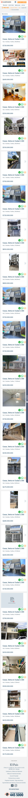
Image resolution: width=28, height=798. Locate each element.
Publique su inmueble (21, 2)
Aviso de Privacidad (14, 776)
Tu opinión (27, 398)
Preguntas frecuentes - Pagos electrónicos (14, 780)
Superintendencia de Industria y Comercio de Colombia (14, 782)
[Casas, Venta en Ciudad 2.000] (14, 24)
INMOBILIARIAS (17, 5)
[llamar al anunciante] (19, 36)
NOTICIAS (23, 5)
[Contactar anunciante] (25, 37)
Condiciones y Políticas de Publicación (14, 771)
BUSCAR (5, 5)
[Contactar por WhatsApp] (22, 37)
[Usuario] (15, 2)
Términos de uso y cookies (14, 778)
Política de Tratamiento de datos (14, 773)
